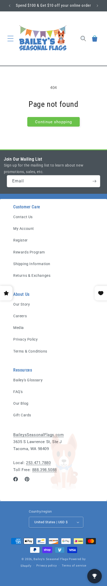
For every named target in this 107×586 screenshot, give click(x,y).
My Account (23, 228)
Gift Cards (22, 415)
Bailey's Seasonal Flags (51, 559)
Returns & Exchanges (31, 275)
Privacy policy (46, 565)
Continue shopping (53, 122)
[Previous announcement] (9, 5)
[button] (10, 38)
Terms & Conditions (30, 351)
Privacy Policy (25, 339)
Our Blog (21, 403)
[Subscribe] (94, 181)
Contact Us (23, 217)
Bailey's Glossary (28, 380)
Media (18, 328)
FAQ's (18, 392)
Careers (20, 316)
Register (20, 240)
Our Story (21, 304)
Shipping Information (31, 264)
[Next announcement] (97, 5)
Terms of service (74, 565)
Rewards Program (29, 252)
